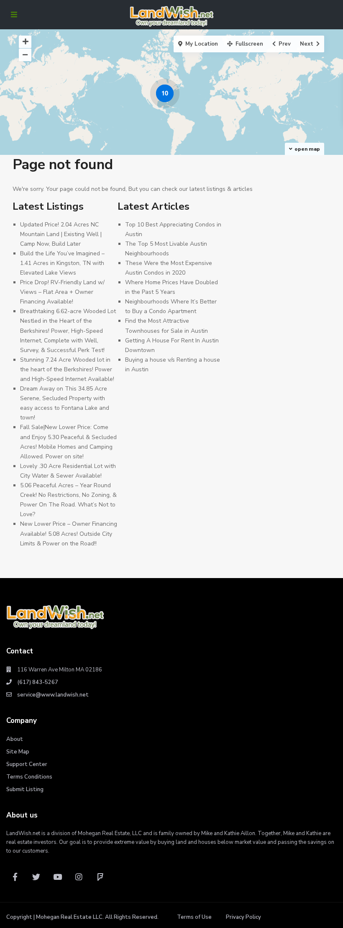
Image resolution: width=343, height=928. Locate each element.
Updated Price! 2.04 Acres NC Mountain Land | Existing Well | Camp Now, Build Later (61, 234)
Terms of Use (194, 917)
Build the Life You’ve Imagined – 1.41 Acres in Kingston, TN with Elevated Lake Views (62, 263)
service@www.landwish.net (53, 695)
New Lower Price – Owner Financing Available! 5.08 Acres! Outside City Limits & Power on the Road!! (68, 533)
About (14, 739)
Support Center (26, 764)
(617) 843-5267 (37, 682)
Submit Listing (25, 789)
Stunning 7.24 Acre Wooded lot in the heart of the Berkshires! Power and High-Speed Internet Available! (67, 369)
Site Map (17, 752)
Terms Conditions (29, 777)
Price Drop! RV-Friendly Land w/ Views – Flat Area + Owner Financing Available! (62, 292)
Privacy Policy (243, 917)
